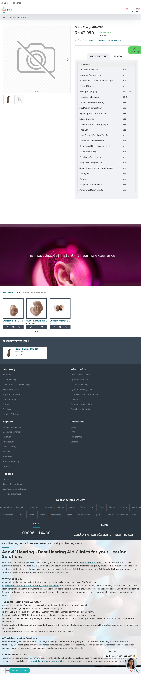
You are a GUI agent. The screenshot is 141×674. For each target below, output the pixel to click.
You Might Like (11, 292)
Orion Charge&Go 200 (27, 349)
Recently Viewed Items (16, 341)
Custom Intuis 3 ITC (13, 321)
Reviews (118, 56)
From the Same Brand (35, 292)
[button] (5, 59)
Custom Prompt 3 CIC (60, 321)
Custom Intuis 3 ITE (36, 321)
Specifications (98, 56)
